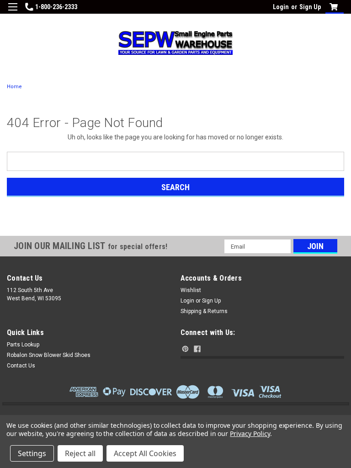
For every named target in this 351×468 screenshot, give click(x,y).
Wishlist (191, 290)
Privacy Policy (250, 433)
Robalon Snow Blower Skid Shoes (48, 355)
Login (281, 7)
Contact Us (21, 365)
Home (14, 87)
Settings (32, 453)
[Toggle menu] (12, 12)
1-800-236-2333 (56, 7)
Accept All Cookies (145, 453)
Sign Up (310, 7)
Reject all (80, 453)
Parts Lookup (23, 344)
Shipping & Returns (204, 311)
